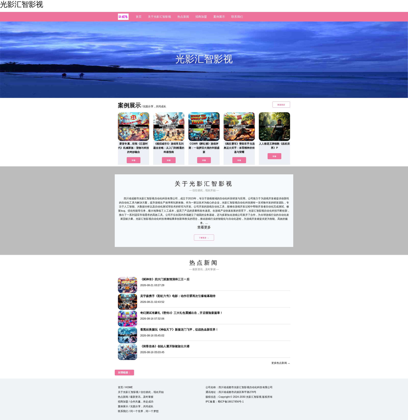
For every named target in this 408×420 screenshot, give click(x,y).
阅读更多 (281, 105)
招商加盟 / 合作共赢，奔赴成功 (135, 401)
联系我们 (237, 16)
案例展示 (219, 16)
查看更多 (204, 227)
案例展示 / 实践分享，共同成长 (135, 406)
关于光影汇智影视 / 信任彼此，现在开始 (141, 392)
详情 (133, 160)
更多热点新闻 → (280, 363)
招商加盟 (201, 16)
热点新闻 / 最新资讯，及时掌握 (135, 396)
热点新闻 (183, 16)
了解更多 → (204, 238)
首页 (139, 16)
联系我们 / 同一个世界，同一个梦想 (138, 411)
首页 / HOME (125, 387)
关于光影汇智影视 (159, 16)
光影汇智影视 (21, 4)
